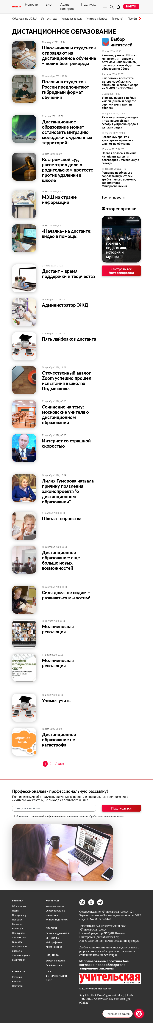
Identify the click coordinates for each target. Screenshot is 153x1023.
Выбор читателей (121, 41)
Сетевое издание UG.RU (58, 933)
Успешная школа (72, 18)
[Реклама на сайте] (139, 1013)
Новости (31, 4)
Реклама (16, 981)
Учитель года (49, 18)
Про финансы (19, 946)
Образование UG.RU (24, 18)
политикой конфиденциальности (50, 816)
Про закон (17, 919)
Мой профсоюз (54, 942)
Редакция (17, 977)
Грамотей (117, 18)
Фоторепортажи (119, 208)
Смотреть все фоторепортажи (121, 271)
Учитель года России (57, 919)
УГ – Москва (52, 938)
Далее (59, 764)
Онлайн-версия (54, 965)
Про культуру (19, 915)
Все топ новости (113, 197)
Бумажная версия (55, 960)
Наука (15, 910)
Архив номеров (67, 6)
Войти (131, 6)
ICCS (48, 971)
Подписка (88, 4)
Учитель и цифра (21, 955)
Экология (17, 924)
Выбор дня (18, 928)
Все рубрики (18, 960)
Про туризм (18, 933)
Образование (19, 906)
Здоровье (17, 951)
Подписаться (121, 808)
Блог (49, 4)
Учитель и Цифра (97, 18)
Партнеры (17, 986)
